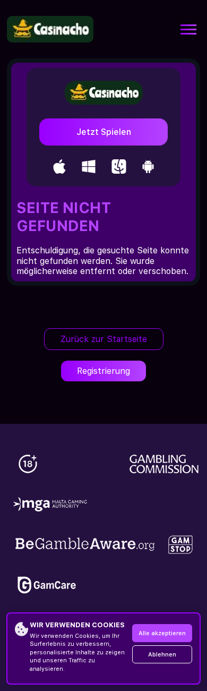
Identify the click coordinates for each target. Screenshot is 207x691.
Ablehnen (162, 654)
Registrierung (103, 371)
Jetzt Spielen (103, 132)
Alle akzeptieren (162, 633)
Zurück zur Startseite (104, 339)
